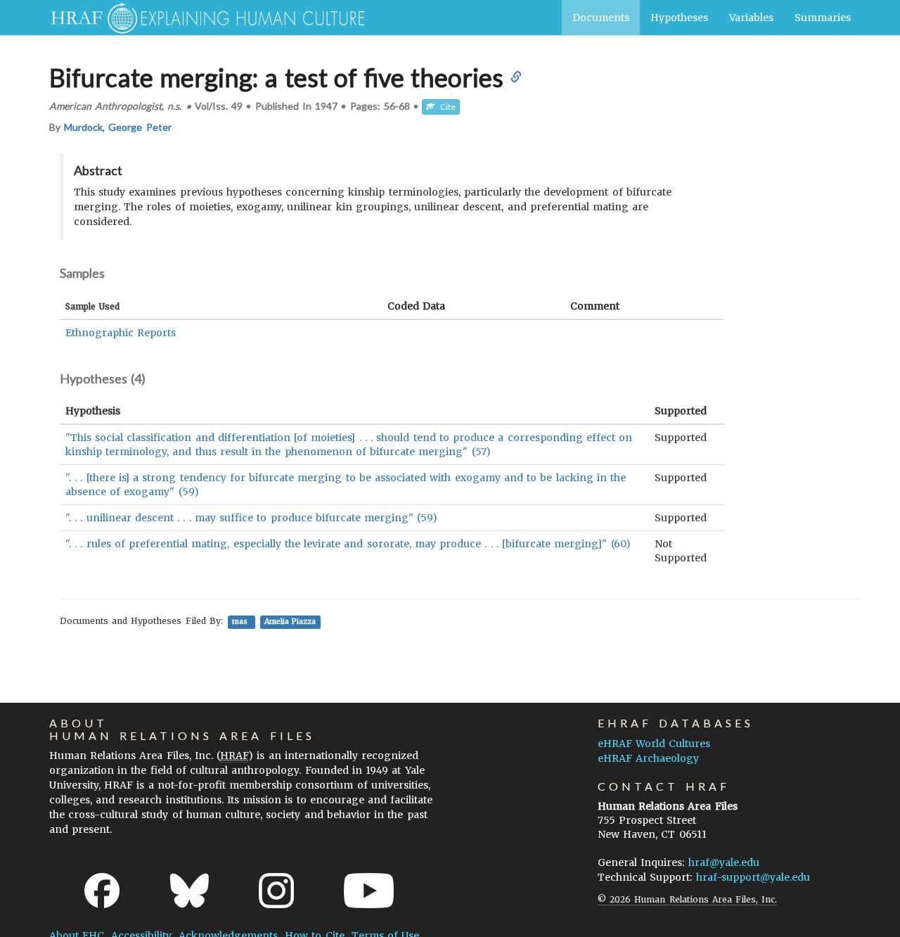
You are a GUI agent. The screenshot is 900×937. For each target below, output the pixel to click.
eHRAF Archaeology (648, 758)
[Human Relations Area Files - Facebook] (102, 890)
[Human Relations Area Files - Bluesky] (189, 890)
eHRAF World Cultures (654, 743)
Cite (445, 106)
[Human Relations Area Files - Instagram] (276, 890)
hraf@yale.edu (723, 862)
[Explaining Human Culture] (202, 17)
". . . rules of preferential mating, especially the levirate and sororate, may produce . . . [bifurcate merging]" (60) (348, 543)
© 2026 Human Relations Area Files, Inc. (687, 899)
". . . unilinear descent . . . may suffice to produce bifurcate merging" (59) (251, 517)
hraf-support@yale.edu (753, 877)
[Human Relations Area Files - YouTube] (368, 890)
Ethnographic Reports (120, 332)
